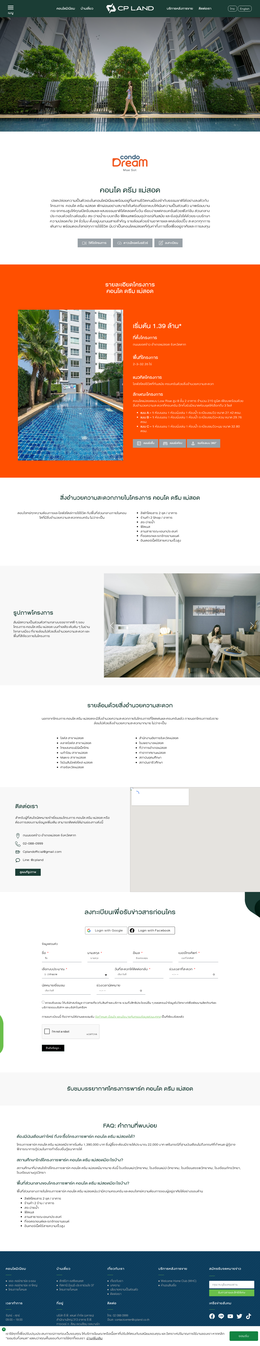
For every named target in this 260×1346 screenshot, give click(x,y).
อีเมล (137, 953)
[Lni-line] (221, 1316)
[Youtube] (230, 1316)
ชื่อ (44, 953)
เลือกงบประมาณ (53, 969)
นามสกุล (93, 953)
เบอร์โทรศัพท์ (188, 953)
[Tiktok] (248, 1316)
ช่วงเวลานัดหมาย (108, 985)
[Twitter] (239, 1316)
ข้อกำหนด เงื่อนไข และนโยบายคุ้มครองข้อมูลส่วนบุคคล (128, 1017)
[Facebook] (212, 1316)
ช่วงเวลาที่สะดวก (181, 969)
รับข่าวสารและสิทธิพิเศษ (231, 1293)
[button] (112, 625)
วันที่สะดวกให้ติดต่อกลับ (131, 969)
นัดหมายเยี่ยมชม (53, 985)
